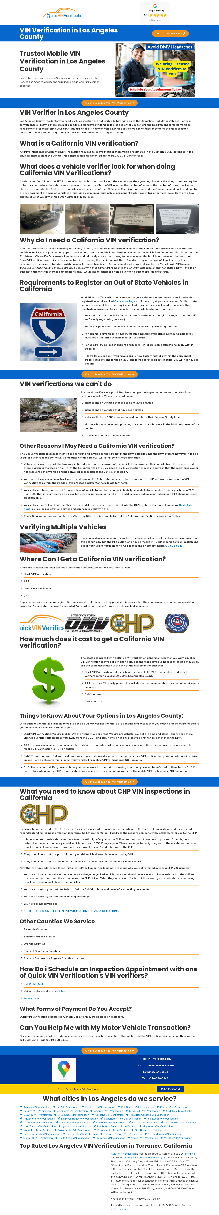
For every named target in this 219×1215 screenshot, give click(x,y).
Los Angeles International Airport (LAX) (145, 1157)
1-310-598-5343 (157, 1078)
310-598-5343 (173, 545)
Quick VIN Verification (123, 1153)
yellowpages (118, 1208)
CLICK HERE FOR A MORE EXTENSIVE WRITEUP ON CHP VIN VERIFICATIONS (71, 911)
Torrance (190, 1153)
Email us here (31, 998)
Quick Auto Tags (124, 301)
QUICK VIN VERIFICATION (155, 1059)
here (63, 991)
